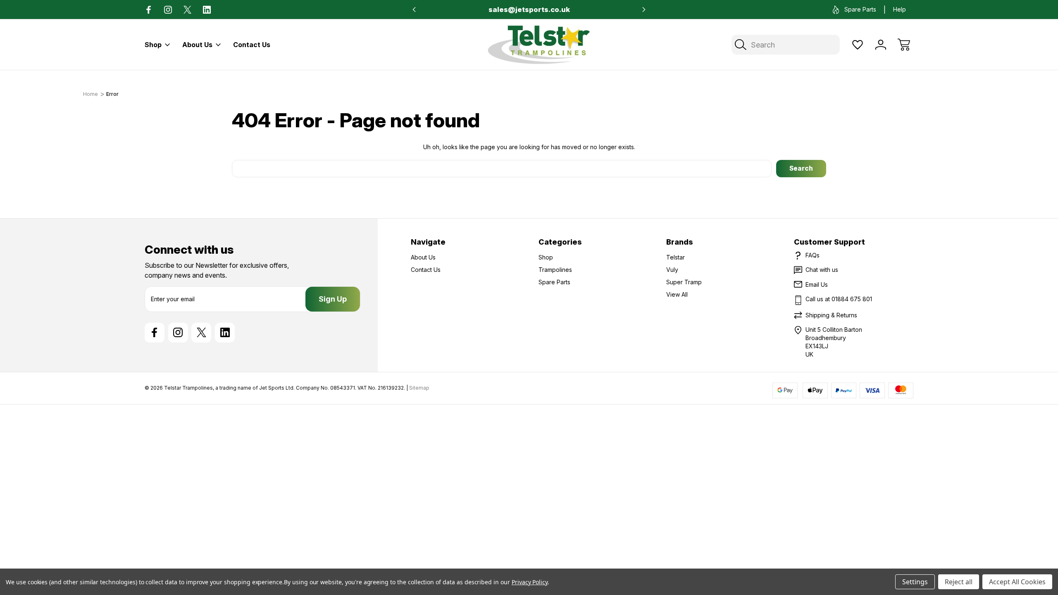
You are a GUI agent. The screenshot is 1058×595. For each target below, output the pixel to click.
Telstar (675, 257)
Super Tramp (684, 282)
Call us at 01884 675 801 (838, 298)
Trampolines (555, 269)
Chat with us (821, 269)
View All (677, 294)
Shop (153, 44)
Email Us (816, 284)
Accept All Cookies (1017, 581)
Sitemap (419, 388)
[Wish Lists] (857, 44)
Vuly (672, 269)
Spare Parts (860, 9)
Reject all (958, 581)
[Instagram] (168, 10)
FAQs (812, 255)
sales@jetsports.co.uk (529, 9)
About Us (197, 44)
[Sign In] (880, 44)
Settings (915, 581)
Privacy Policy (530, 582)
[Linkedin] (207, 10)
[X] (187, 10)
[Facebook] (149, 10)
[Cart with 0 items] (903, 44)
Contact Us (251, 44)
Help (899, 9)
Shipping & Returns (831, 315)
